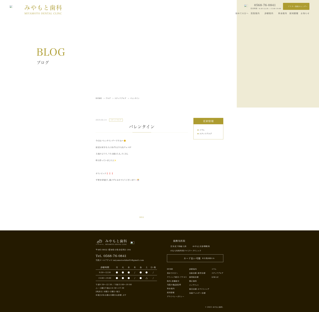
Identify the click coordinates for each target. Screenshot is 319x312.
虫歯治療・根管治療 (197, 273)
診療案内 (269, 13)
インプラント (194, 285)
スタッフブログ (205, 133)
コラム (202, 130)
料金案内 (282, 13)
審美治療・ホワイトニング (199, 289)
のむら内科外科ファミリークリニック (185, 251)
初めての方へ (241, 13)
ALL (141, 217)
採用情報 (293, 13)
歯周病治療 (194, 277)
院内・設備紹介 (173, 281)
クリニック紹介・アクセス (177, 277)
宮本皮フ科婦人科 (178, 246)
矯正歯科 (193, 281)
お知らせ (305, 13)
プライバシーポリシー (175, 296)
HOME (170, 269)
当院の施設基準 (174, 285)
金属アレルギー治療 (197, 293)
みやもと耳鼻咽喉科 (201, 246)
